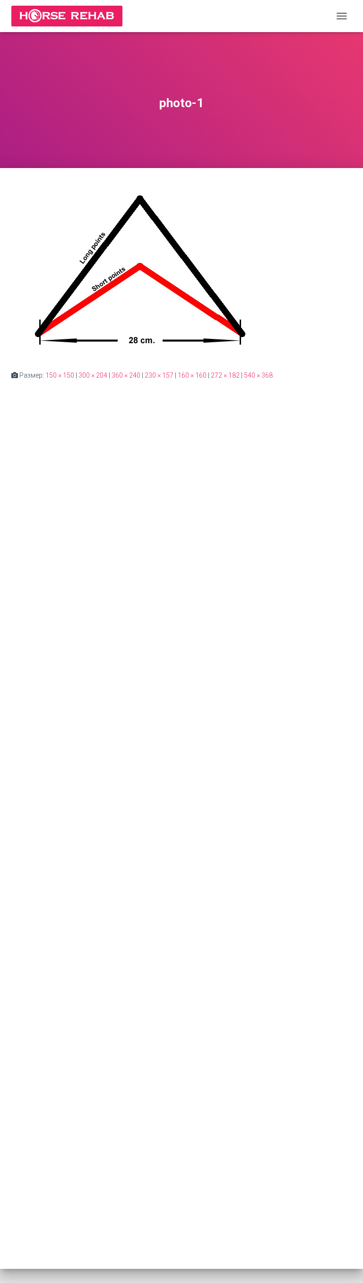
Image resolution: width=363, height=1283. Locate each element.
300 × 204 (92, 375)
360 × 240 (126, 375)
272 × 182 (225, 375)
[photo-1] (139, 268)
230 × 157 (159, 375)
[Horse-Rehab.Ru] (70, 16)
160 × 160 (192, 375)
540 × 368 (258, 375)
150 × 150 (59, 375)
